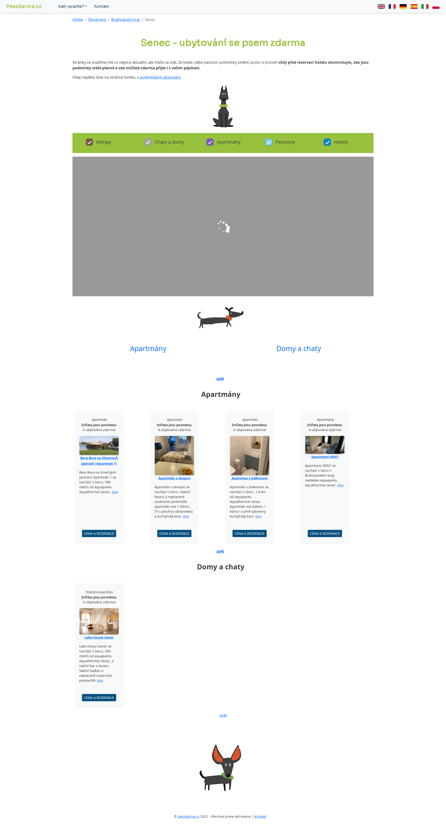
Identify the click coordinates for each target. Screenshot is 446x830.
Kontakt (101, 6)
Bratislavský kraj (125, 19)
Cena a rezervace (99, 533)
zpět (220, 378)
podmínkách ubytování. (160, 77)
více (115, 492)
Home (77, 19)
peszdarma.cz (189, 816)
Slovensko (97, 19)
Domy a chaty (298, 348)
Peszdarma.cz (24, 6)
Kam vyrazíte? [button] (71, 6)
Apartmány (148, 348)
